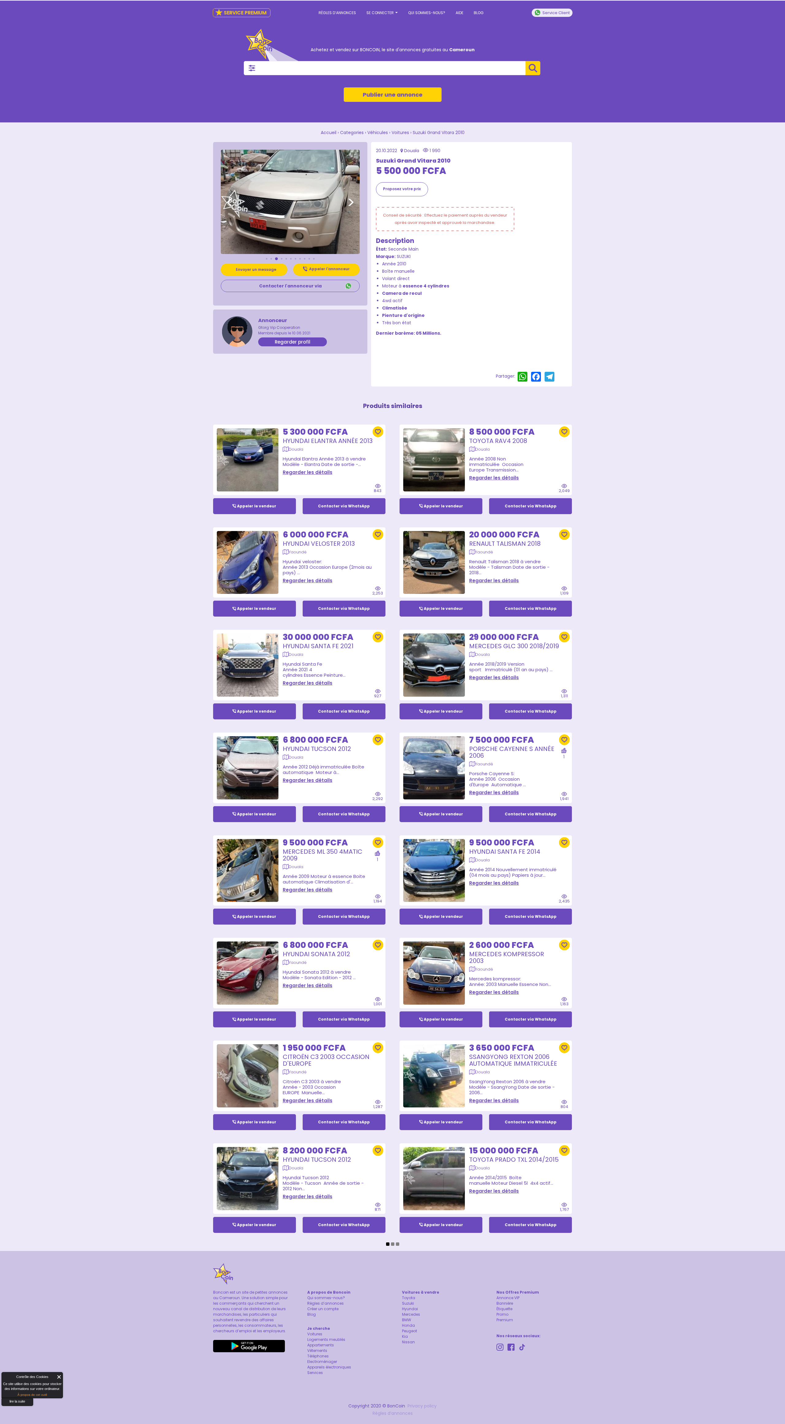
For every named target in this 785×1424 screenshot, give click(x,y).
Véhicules (377, 132)
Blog (479, 12)
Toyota (408, 1297)
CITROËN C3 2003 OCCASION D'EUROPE (326, 1060)
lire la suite (17, 1401)
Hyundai (410, 1308)
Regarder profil (292, 342)
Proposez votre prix (402, 188)
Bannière (504, 1303)
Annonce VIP (507, 1297)
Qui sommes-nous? (426, 12)
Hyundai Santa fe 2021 (318, 646)
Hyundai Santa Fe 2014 (504, 851)
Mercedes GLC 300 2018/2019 (514, 646)
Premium (504, 1319)
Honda (408, 1325)
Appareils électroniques (329, 1367)
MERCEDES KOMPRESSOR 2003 (506, 957)
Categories (352, 132)
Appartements (320, 1345)
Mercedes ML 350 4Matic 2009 (322, 855)
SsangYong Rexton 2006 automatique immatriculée (513, 1060)
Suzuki (408, 1303)
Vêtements (317, 1350)
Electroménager (322, 1361)
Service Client (556, 13)
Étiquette (504, 1308)
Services (315, 1372)
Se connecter (380, 12)
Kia (405, 1336)
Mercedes (411, 1314)
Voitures (400, 132)
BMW (406, 1319)
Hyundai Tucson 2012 (317, 749)
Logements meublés (326, 1339)
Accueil (328, 132)
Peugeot (409, 1331)
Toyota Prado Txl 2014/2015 (514, 1159)
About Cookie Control (8, 1378)
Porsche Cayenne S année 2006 (511, 752)
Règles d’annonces (337, 12)
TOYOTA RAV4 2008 (498, 441)
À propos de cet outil (32, 1394)
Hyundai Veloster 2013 (319, 543)
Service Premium (240, 12)
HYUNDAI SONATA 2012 (316, 954)
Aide (459, 12)
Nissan (408, 1342)
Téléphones (318, 1356)
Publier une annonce (393, 94)
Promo (502, 1314)
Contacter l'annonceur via (290, 286)
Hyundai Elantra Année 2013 (328, 441)
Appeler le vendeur (256, 506)
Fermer (59, 1377)
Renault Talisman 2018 (505, 543)
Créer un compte (323, 1308)
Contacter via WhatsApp (344, 506)
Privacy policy (422, 1406)
